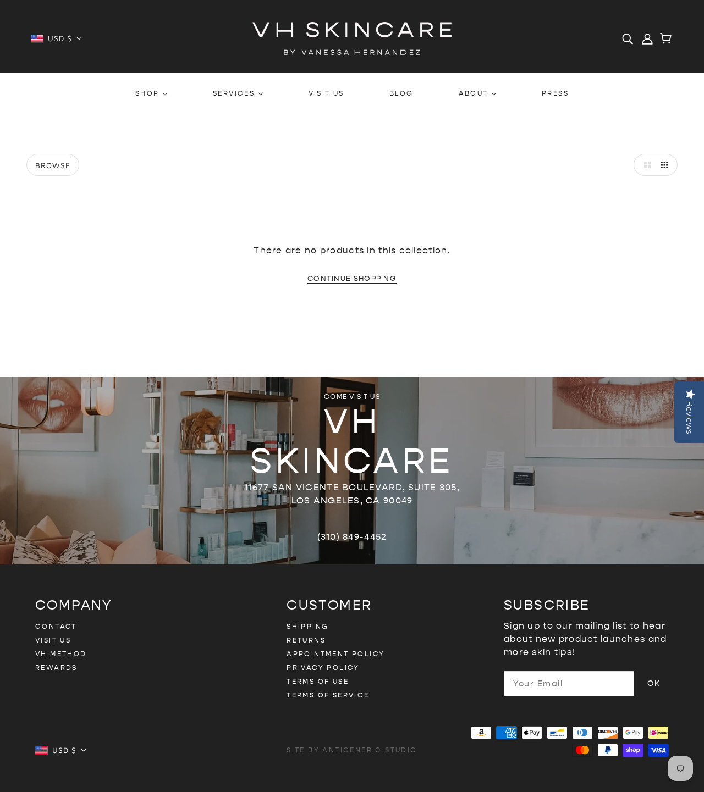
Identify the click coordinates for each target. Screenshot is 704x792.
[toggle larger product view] (645, 165)
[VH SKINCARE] (352, 37)
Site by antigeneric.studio (352, 750)
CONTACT (56, 626)
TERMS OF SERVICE (328, 695)
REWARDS (56, 668)
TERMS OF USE (318, 681)
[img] (627, 38)
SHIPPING (307, 626)
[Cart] (667, 39)
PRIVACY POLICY (323, 668)
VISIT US (53, 640)
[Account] (647, 38)
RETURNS (306, 640)
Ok (653, 683)
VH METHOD (61, 654)
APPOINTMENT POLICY (335, 654)
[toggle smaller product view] (667, 165)
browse (52, 165)
